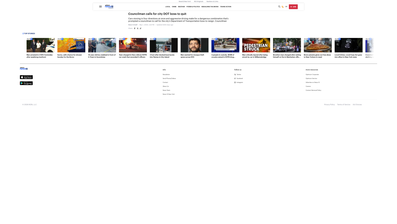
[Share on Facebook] (135, 28)
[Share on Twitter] (137, 28)
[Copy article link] (140, 28)
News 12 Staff (132, 25)
